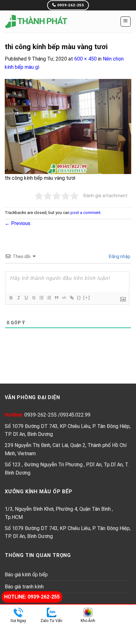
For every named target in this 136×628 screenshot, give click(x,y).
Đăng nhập (119, 256)
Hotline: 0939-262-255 (32, 597)
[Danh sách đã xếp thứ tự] (41, 297)
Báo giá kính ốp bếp (26, 575)
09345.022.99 (75, 415)
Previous (17, 223)
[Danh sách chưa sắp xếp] (49, 297)
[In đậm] (11, 297)
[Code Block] (64, 297)
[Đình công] (33, 297)
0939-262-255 (41, 415)
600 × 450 (85, 59)
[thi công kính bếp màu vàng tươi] (68, 126)
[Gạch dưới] (26, 297)
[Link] (71, 297)
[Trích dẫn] (56, 297)
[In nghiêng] (18, 297)
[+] (86, 297)
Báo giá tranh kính (24, 587)
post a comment (86, 212)
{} (79, 297)
